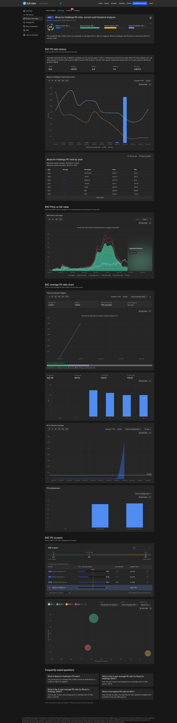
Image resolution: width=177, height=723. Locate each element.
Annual (148, 80)
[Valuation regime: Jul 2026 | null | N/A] (120, 365)
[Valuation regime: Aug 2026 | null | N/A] (141, 365)
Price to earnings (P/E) (138, 296)
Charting (122, 3)
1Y (49, 80)
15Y (63, 80)
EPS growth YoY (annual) (109, 605)
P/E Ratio (61, 10)
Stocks (107, 3)
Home (100, 3)
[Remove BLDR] (147, 582)
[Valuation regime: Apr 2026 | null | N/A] (99, 365)
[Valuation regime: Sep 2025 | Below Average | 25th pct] (57, 365)
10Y (59, 80)
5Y (56, 80)
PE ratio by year (132, 156)
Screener (114, 3)
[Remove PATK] (147, 571)
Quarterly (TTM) (139, 80)
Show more (100, 197)
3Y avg (147, 429)
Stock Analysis (51, 10)
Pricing (129, 3)
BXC (50, 17)
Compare (77, 10)
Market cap (144, 605)
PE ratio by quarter (145, 156)
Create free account (140, 3)
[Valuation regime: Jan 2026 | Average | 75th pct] (78, 365)
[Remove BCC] (147, 577)
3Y (52, 80)
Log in (151, 3)
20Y (67, 80)
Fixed (144, 219)
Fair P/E (137, 219)
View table (143, 84)
